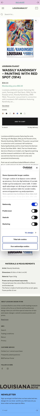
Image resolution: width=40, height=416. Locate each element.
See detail (5, 106)
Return (3, 337)
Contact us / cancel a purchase (12, 351)
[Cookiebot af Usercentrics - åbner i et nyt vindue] (24, 167)
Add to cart (20, 121)
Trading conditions (7, 334)
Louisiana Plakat (10, 66)
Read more (4, 319)
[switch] (34, 211)
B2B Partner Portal (7, 358)
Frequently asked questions (10, 355)
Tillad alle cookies (20, 239)
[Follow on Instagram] (8, 369)
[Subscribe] (37, 410)
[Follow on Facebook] (2, 369)
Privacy (3, 341)
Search (3, 330)
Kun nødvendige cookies (20, 246)
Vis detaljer (29, 233)
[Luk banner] (37, 167)
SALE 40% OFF (20, 2)
